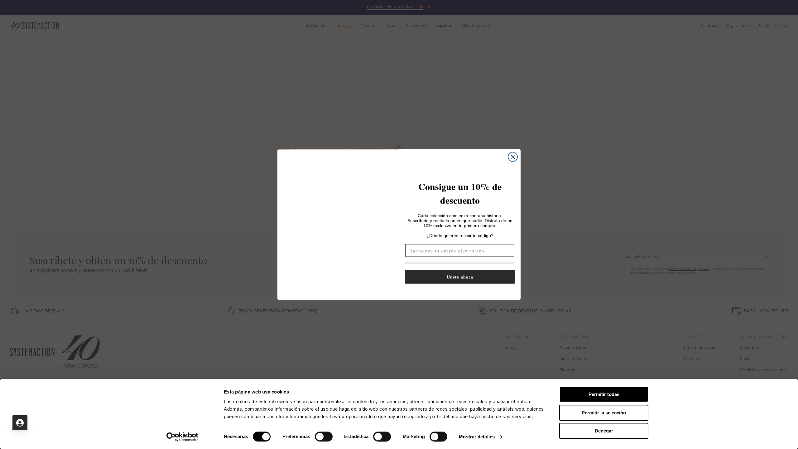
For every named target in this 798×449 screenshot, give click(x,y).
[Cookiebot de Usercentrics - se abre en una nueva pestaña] (182, 437)
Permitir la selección (604, 412)
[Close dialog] (512, 157)
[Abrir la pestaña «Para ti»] (19, 422)
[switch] (324, 437)
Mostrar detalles (477, 436)
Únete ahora (460, 276)
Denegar (604, 430)
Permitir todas (604, 394)
